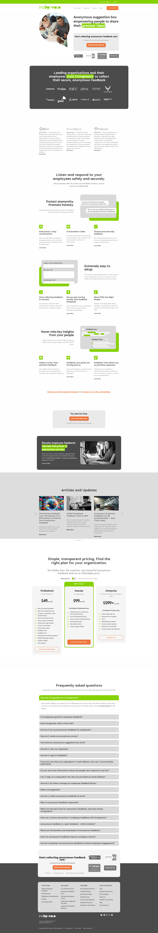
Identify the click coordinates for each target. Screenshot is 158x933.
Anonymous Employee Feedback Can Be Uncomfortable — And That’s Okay (104, 517)
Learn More (42, 247)
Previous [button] (35, 513)
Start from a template (53, 458)
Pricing (94, 8)
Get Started (112, 8)
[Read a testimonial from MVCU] (101, 129)
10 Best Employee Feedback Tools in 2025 (77, 514)
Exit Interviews (46, 893)
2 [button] (79, 540)
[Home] (51, 11)
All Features (48, 873)
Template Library (85, 891)
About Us (102, 897)
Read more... (43, 534)
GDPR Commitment (87, 928)
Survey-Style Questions (87, 899)
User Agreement (69, 928)
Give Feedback (105, 2)
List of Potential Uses (67, 888)
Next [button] (122, 513)
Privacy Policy (77, 928)
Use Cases (77, 8)
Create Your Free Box (96, 45)
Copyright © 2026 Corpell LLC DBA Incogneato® (51, 928)
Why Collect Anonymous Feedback (75, 873)
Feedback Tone (85, 897)
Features (86, 8)
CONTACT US (111, 637)
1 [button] (76, 540)
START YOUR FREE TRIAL (47, 649)
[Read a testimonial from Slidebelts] (73, 129)
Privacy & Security (58, 873)
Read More (42, 154)
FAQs (101, 8)
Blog (101, 902)
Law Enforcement (47, 902)
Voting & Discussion (86, 902)
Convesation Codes (86, 894)
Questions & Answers (106, 891)
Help (101, 888)
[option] (51, 516)
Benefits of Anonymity (106, 899)
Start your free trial (79, 418)
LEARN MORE (46, 463)
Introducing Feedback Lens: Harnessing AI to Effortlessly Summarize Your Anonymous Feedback (50, 518)
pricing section (104, 706)
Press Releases (104, 905)
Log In (115, 2)
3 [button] (81, 540)
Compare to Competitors (87, 905)
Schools (44, 899)
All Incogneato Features (87, 888)
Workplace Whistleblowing (50, 896)
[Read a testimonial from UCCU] (46, 129)
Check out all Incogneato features (63, 391)
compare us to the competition (96, 391)
